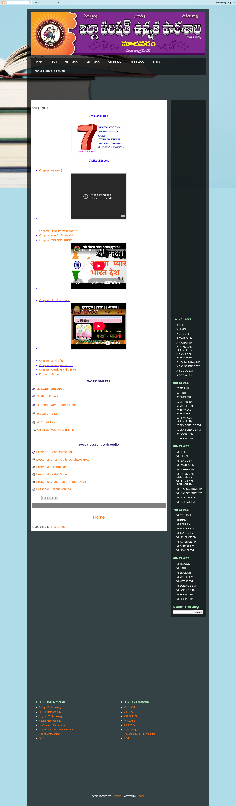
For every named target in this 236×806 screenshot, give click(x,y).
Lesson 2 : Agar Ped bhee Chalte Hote (62, 459)
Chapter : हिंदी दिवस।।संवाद (54, 300)
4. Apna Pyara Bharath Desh (57, 405)
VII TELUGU (183, 515)
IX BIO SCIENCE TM (188, 429)
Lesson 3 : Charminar (50, 467)
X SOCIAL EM (184, 370)
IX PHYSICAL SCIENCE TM (184, 419)
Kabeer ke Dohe (49, 374)
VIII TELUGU (183, 451)
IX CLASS (137, 62)
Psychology (130, 729)
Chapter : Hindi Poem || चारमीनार (58, 230)
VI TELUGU (183, 563)
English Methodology (50, 716)
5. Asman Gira (47, 413)
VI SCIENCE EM (186, 585)
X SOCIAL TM (184, 375)
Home (39, 62)
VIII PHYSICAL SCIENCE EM (184, 475)
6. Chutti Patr (46, 422)
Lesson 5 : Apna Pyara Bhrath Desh (61, 481)
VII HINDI (181, 519)
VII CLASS (93, 62)
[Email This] (43, 498)
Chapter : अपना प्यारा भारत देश (55, 240)
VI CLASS (71, 62)
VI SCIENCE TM (186, 590)
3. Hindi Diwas (47, 396)
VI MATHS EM (184, 576)
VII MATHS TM (185, 532)
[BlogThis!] (46, 498)
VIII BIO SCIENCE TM (189, 493)
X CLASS (158, 62)
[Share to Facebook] (53, 498)
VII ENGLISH (184, 524)
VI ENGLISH (183, 572)
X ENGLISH (183, 333)
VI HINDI (181, 568)
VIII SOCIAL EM (185, 497)
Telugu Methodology (50, 707)
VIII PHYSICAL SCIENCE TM (184, 483)
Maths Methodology (50, 720)
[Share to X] (49, 498)
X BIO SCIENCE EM (188, 361)
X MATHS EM (184, 338)
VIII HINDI (182, 456)
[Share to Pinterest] (56, 498)
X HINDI (181, 329)
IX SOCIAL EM (184, 434)
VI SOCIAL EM (184, 594)
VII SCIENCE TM (186, 541)
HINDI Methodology (50, 711)
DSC (54, 62)
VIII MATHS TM (185, 469)
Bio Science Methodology (53, 725)
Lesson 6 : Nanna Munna (53, 489)
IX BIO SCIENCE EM (188, 425)
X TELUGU (182, 325)
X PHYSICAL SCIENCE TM (184, 356)
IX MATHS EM (184, 401)
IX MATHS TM (184, 405)
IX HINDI (181, 392)
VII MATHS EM (185, 528)
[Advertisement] (114, 88)
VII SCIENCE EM (186, 537)
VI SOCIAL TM (184, 598)
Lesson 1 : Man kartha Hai (54, 452)
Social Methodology (50, 733)
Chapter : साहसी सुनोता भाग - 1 (56, 365)
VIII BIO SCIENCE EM (189, 488)
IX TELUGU (183, 388)
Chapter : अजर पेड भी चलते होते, (56, 235)
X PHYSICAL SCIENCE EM (184, 348)
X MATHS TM (184, 342)
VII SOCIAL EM (185, 546)
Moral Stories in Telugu (50, 70)
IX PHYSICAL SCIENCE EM (184, 412)
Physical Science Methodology (56, 729)
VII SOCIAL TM (185, 550)
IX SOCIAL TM (184, 438)
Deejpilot (116, 795)
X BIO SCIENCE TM (188, 366)
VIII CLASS (115, 62)
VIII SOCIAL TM (185, 502)
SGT (126, 738)
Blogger (141, 795)
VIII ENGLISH (184, 460)
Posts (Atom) (60, 526)
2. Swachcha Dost (50, 389)
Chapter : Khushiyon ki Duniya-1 (59, 369)
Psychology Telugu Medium (139, 733)
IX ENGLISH (183, 397)
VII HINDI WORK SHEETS (55, 429)
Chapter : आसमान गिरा (51, 360)
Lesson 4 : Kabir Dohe (51, 474)
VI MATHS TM (184, 581)
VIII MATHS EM (185, 465)
